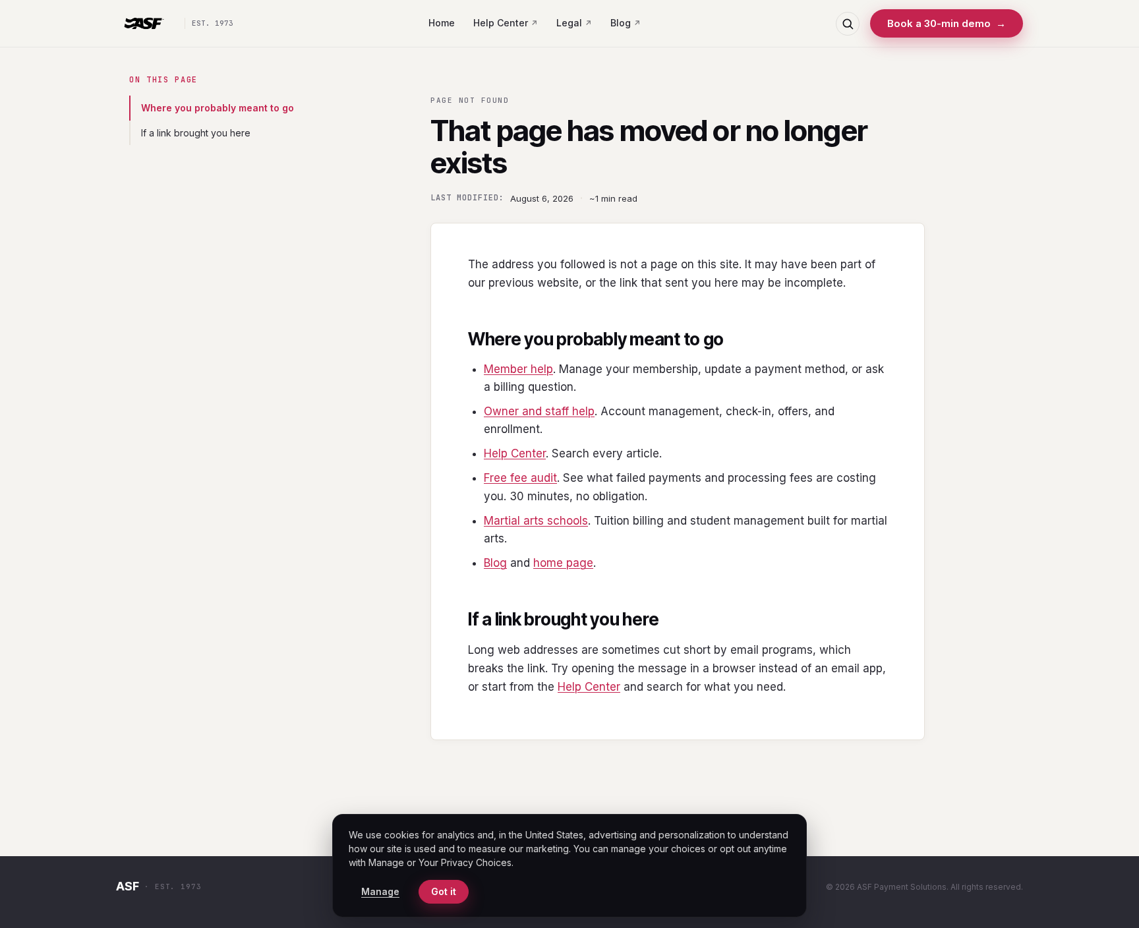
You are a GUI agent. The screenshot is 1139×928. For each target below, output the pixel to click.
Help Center (500, 22)
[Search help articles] (848, 24)
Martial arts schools (536, 520)
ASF (127, 886)
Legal (569, 22)
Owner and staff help (539, 411)
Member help (518, 369)
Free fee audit (520, 477)
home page (563, 562)
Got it (443, 891)
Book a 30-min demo (946, 23)
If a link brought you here (195, 132)
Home (441, 22)
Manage (380, 891)
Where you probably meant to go (217, 107)
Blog (620, 22)
